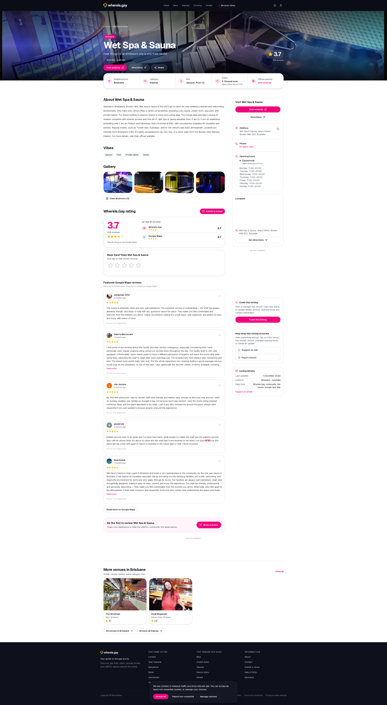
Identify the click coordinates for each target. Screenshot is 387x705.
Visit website (113, 67)
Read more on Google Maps (121, 509)
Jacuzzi (108, 155)
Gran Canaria (154, 662)
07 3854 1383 (246, 146)
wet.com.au (264, 82)
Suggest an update (243, 392)
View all (279, 571)
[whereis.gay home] (115, 5)
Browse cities (228, 5)
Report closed (249, 357)
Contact (248, 662)
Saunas (185, 5)
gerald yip (119, 424)
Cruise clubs (203, 662)
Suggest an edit (250, 350)
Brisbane (107, 26)
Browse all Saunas (149, 631)
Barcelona (153, 667)
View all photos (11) (119, 198)
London (152, 656)
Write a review (210, 525)
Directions (137, 67)
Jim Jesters (120, 384)
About (247, 656)
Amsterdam (153, 677)
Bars (175, 5)
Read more (112, 368)
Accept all (161, 696)
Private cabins (132, 155)
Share (161, 67)
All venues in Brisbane (117, 631)
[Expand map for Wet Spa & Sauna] (257, 214)
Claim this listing (258, 319)
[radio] (110, 265)
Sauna (146, 155)
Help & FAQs (251, 672)
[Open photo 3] (179, 182)
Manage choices (208, 696)
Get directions (256, 240)
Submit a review (214, 211)
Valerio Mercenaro (123, 334)
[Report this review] (220, 296)
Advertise (249, 677)
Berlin (151, 672)
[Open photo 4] (210, 182)
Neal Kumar (119, 460)
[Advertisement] (258, 274)
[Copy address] (278, 128)
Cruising (198, 5)
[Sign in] (281, 5)
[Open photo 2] (148, 182)
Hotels (209, 5)
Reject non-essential (183, 696)
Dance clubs (203, 672)
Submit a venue (252, 667)
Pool (119, 155)
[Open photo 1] (117, 182)
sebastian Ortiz (122, 295)
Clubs (166, 5)
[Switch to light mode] (275, 5)
